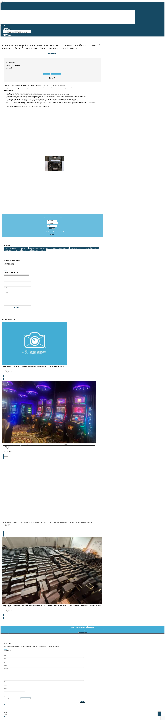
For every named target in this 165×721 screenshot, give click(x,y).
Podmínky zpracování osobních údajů (17, 32)
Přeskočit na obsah (5, 1)
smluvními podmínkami (16, 698)
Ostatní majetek (56, 74)
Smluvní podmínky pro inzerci (14, 31)
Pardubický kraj (9, 250)
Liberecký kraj (73, 248)
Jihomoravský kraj (33, 248)
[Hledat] (159, 713)
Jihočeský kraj (24, 248)
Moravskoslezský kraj (84, 248)
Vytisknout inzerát (52, 53)
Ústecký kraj (35, 250)
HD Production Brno (20, 633)
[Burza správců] (5, 2)
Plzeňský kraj (17, 250)
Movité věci (47, 74)
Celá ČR (6, 248)
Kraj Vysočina (53, 248)
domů (6, 28)
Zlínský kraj (42, 250)
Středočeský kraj (26, 250)
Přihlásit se (7, 35)
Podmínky (7, 29)
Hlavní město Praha (14, 248)
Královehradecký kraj (63, 248)
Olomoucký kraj (95, 248)
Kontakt (7, 34)
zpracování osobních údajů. (26, 697)
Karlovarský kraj (44, 248)
